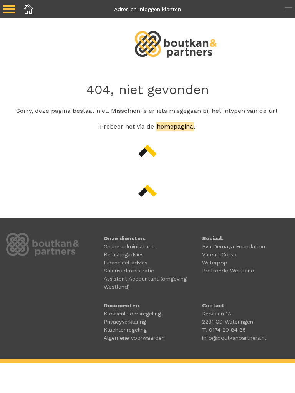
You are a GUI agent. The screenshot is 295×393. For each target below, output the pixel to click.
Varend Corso (219, 254)
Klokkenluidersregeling (132, 313)
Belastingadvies (124, 254)
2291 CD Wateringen (227, 322)
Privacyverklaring (125, 322)
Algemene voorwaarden (134, 338)
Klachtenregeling (125, 330)
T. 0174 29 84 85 (224, 330)
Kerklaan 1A (216, 313)
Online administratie (129, 246)
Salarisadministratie (129, 271)
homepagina (175, 126)
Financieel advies (126, 262)
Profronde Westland (228, 271)
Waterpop (214, 262)
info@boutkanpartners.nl (234, 338)
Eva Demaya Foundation (233, 246)
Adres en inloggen (147, 9)
